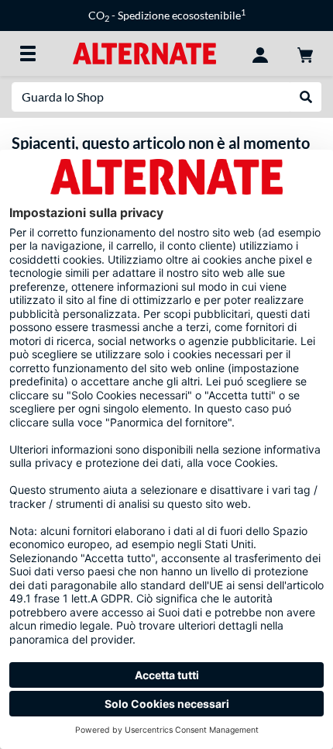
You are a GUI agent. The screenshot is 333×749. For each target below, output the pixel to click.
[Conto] (260, 53)
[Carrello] (305, 53)
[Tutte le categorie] (28, 53)
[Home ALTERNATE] (144, 52)
